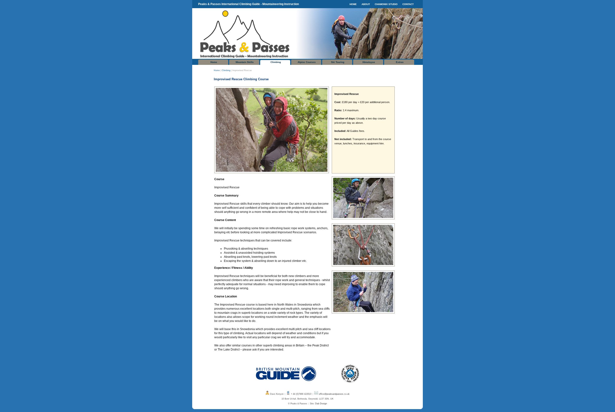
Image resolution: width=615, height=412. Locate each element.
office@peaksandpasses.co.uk (334, 394)
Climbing (276, 62)
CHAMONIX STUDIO (386, 4)
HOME (353, 4)
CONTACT (408, 4)
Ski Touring (337, 62)
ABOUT (366, 4)
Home (213, 62)
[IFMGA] (350, 384)
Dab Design (321, 403)
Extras (400, 62)
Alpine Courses (307, 62)
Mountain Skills (245, 62)
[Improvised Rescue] (272, 172)
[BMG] (286, 384)
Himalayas (369, 62)
